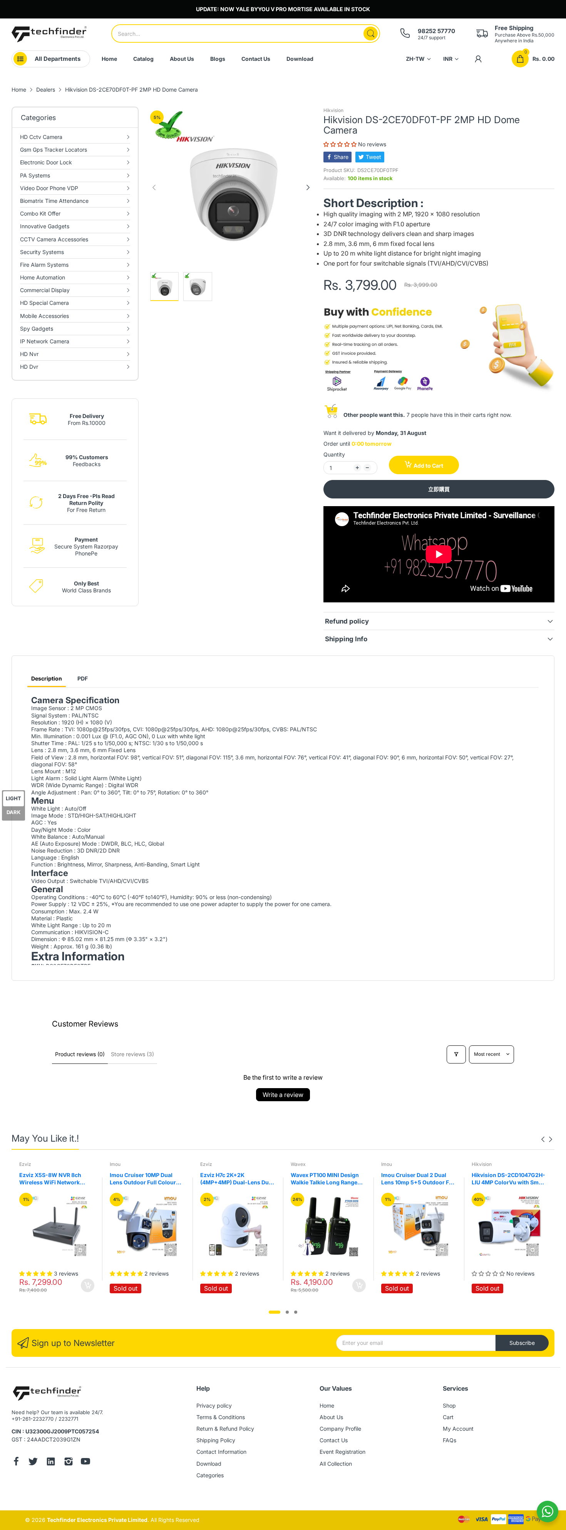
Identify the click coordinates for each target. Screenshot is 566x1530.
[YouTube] (85, 1462)
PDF (82, 678)
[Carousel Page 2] (287, 1312)
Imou (115, 1164)
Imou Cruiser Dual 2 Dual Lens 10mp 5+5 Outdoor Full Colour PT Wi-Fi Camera (418, 1179)
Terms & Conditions (220, 1417)
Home (327, 1405)
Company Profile (340, 1428)
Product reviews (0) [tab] (80, 1054)
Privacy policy (214, 1405)
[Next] (154, 187)
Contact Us (334, 1440)
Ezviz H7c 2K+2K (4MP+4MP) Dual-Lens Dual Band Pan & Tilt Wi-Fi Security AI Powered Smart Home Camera (236, 1179)
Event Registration (342, 1451)
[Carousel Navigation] (546, 1139)
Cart (448, 1417)
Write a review (283, 1095)
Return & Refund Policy (225, 1428)
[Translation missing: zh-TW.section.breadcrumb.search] (370, 33)
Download (208, 1463)
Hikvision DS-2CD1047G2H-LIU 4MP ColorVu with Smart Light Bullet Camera (509, 1179)
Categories (210, 1475)
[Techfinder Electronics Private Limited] (49, 34)
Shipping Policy (215, 1440)
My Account (458, 1428)
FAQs (449, 1440)
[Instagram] (68, 1462)
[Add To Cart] (87, 1285)
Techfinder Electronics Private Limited (97, 1520)
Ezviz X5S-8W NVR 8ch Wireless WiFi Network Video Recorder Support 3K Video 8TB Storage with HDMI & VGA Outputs (55, 1179)
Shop (449, 1405)
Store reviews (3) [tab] (132, 1054)
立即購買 (439, 489)
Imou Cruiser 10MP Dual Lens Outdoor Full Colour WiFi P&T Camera (143, 1179)
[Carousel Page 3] (295, 1312)
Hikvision (333, 110)
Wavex (298, 1164)
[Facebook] (16, 1462)
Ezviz (25, 1164)
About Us (331, 1417)
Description (46, 678)
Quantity (334, 454)
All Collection (336, 1463)
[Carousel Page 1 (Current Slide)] (274, 1312)
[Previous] (308, 187)
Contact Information (221, 1451)
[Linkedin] (50, 1462)
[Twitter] (33, 1462)
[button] (340, 144)
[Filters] (456, 1054)
